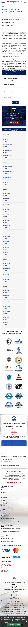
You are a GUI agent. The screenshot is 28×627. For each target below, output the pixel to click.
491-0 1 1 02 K (6, 134)
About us (5, 492)
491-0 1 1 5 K (6, 301)
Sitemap (5, 503)
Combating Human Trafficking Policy (12, 521)
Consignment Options (8, 541)
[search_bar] (22, 2)
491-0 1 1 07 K (6, 188)
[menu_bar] (25, 2)
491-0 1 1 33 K (6, 274)
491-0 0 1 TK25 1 (7, 172)
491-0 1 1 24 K (6, 247)
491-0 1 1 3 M (6, 263)
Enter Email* (7, 96)
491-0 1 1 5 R (6, 312)
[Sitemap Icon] (4, 506)
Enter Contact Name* (10, 90)
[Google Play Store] (5, 571)
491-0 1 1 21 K (6, 242)
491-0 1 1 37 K (6, 279)
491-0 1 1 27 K (6, 252)
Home (3, 5)
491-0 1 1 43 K (6, 290)
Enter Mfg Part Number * (11, 78)
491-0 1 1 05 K (6, 182)
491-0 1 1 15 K (6, 215)
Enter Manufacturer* (10, 84)
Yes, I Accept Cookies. (14, 624)
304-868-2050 (6, 462)
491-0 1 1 (5, 139)
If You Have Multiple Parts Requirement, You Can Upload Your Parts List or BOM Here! (14, 116)
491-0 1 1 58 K (6, 322)
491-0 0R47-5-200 (7, 155)
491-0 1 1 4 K (6, 285)
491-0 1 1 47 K (6, 295)
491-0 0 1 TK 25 (7, 177)
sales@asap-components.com (11, 465)
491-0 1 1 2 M (6, 231)
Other (16, 5)
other (12, 22)
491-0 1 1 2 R (6, 236)
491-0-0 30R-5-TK (7, 166)
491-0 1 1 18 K (6, 220)
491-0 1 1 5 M (6, 306)
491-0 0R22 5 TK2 (7, 161)
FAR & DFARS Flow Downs (9, 538)
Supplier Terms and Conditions (11, 531)
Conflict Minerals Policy (9, 518)
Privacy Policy (6, 513)
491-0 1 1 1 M (6, 198)
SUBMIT (16, 102)
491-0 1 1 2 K (6, 225)
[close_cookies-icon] (26, 621)
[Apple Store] (2, 571)
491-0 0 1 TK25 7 (7, 145)
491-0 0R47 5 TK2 (7, 150)
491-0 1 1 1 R (6, 204)
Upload (13, 123)
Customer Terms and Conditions (11, 528)
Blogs (4, 500)
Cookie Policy (6, 515)
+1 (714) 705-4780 (7, 459)
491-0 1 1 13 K (6, 209)
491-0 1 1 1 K (6, 193)
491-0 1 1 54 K (6, 317)
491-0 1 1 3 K (6, 258)
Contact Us (5, 497)
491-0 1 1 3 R (6, 268)
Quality (5, 495)
